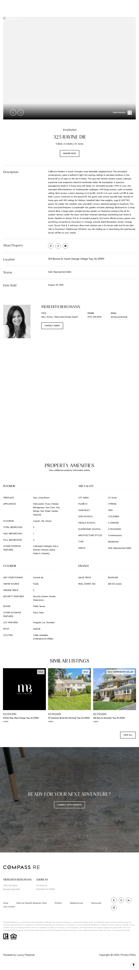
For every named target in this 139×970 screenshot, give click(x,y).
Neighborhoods (76, 903)
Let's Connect (9, 907)
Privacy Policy (128, 954)
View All (127, 735)
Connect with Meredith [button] (69, 805)
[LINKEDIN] (128, 900)
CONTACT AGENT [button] (52, 326)
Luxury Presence (26, 954)
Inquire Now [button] (69, 153)
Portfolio (58, 903)
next (20, 112)
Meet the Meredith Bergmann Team (31, 903)
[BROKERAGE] (114, 907)
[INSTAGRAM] (121, 900)
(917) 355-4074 (94, 317)
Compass (66, 922)
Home (5, 903)
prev (13, 112)
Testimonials (96, 903)
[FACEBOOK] (114, 900)
